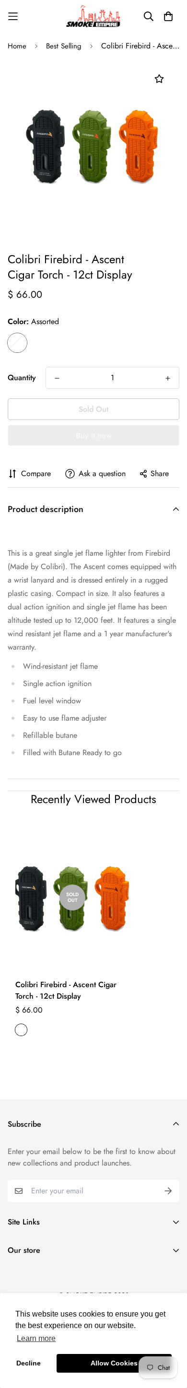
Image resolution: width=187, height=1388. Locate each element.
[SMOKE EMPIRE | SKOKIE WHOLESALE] (93, 16)
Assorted (17, 342)
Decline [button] (28, 1363)
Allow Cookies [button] (114, 1363)
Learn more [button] (36, 1338)
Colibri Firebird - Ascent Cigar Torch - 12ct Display (66, 990)
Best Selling (64, 46)
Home (17, 46)
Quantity (22, 377)
